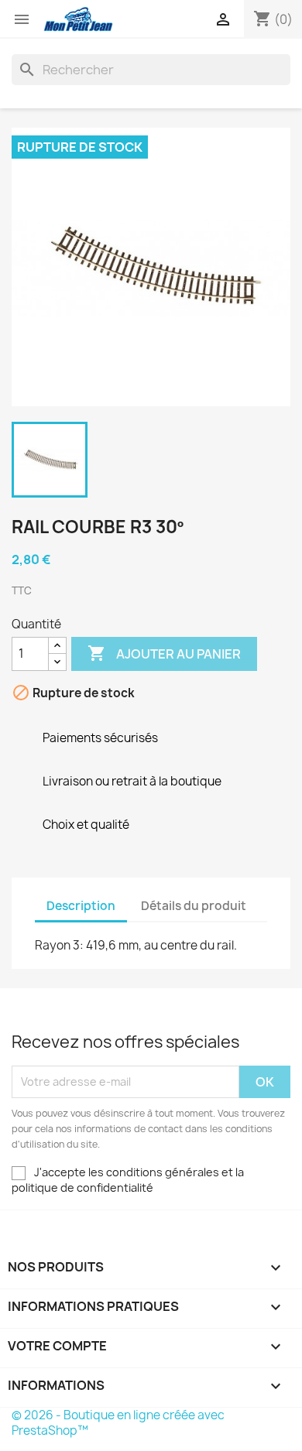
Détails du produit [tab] (193, 906)
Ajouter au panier (164, 653)
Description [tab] (80, 906)
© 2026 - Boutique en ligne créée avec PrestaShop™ (118, 1423)
